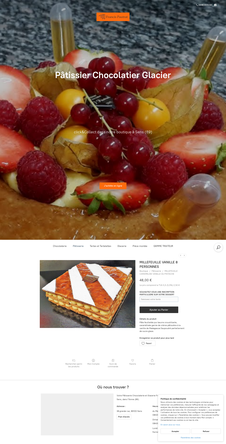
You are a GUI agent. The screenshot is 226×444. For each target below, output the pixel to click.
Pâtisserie (78, 246)
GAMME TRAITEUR (163, 246)
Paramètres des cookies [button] (191, 438)
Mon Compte (93, 364)
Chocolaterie (60, 246)
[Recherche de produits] (218, 247)
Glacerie (121, 246)
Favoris (132, 364)
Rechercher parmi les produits (73, 365)
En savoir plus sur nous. (170, 425)
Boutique (144, 271)
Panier (152, 364)
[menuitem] (180, 255)
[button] (148, 343)
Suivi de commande (113, 365)
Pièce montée (140, 246)
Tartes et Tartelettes (100, 246)
